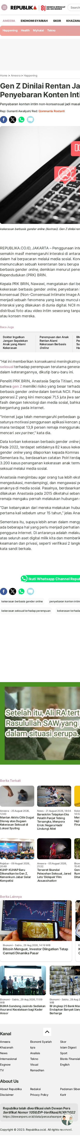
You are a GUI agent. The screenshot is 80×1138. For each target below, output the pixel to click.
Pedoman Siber (70, 1089)
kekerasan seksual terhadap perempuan (25, 610)
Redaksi (35, 1089)
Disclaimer (7, 1094)
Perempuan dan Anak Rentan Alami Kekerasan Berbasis (54, 342)
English (65, 1064)
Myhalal (38, 30)
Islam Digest (68, 1047)
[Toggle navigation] (4, 7)
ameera (9, 20)
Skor (63, 1041)
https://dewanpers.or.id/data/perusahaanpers (33, 1116)
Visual (34, 1064)
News (4, 1053)
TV (2, 1070)
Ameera (16, 75)
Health (25, 30)
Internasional (8, 1059)
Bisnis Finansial (70, 1059)
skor (57, 20)
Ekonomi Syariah (34, 20)
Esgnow (5, 1064)
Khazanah (6, 1047)
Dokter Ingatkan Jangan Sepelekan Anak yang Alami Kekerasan (15, 342)
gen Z (17, 386)
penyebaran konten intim (64, 601)
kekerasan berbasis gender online (22, 601)
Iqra (32, 1047)
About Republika (11, 1089)
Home (3, 75)
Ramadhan (37, 1070)
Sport (63, 1053)
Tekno (51, 30)
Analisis (35, 1053)
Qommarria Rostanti (51, 111)
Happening (10, 30)
